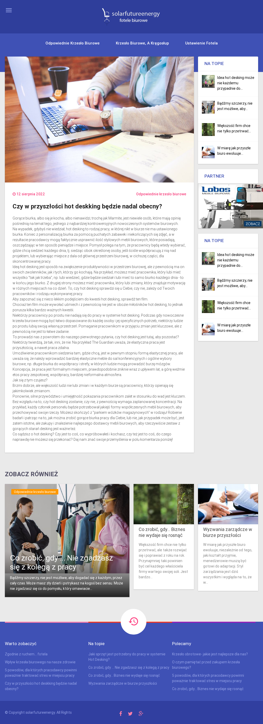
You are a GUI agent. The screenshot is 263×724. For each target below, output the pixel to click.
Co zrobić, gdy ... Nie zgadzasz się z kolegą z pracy (61, 562)
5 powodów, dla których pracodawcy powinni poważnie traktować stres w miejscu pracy (41, 673)
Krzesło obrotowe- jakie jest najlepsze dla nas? (210, 654)
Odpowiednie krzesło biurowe (72, 43)
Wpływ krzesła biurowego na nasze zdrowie (40, 662)
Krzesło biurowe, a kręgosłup (142, 43)
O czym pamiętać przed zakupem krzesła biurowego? (206, 665)
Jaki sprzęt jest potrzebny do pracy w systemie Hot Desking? (126, 657)
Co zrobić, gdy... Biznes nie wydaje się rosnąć (162, 532)
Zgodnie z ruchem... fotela (26, 654)
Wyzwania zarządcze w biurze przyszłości (227, 532)
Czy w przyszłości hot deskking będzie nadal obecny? (41, 686)
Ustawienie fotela (201, 43)
